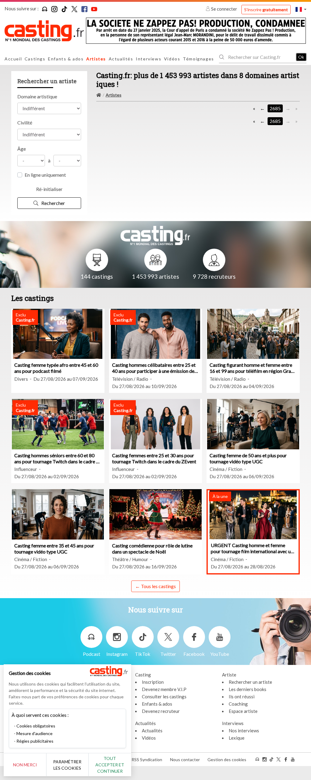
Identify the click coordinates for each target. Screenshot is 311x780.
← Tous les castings (155, 586)
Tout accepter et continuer (109, 765)
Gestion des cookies (226, 759)
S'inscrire (266, 9)
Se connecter (224, 9)
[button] (301, 9)
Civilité (24, 122)
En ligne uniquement (45, 175)
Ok (301, 57)
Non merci (25, 764)
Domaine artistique (37, 96)
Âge (21, 149)
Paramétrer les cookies (67, 765)
